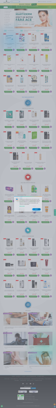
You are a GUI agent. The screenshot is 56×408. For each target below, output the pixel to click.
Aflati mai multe (22, 206)
